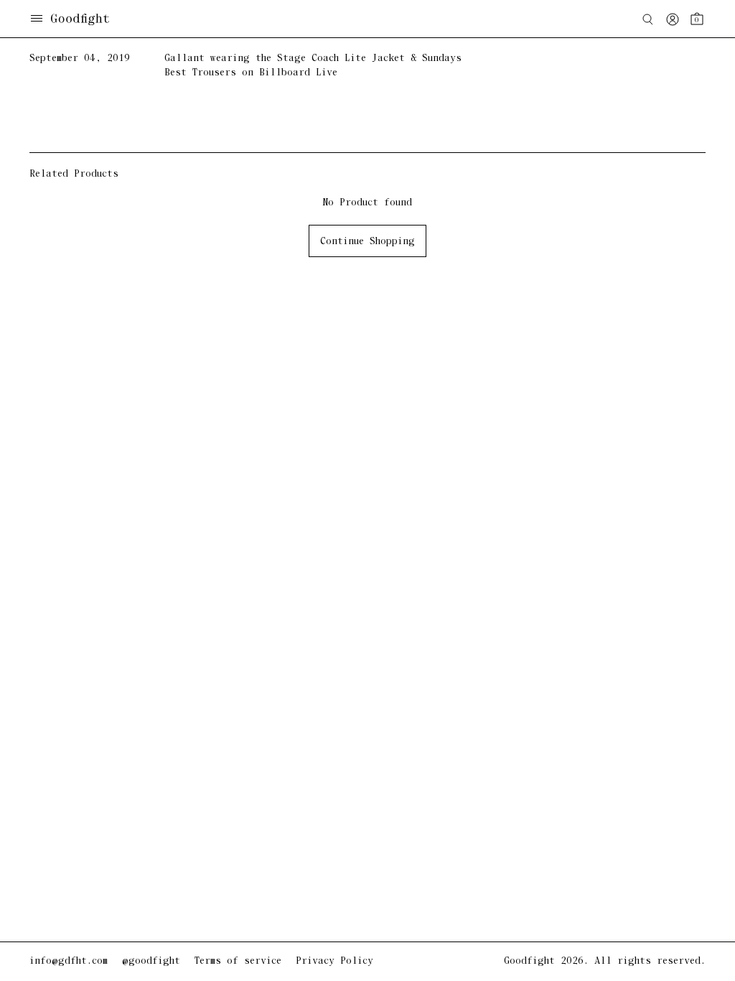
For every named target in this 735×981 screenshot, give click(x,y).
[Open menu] (36, 19)
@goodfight (151, 961)
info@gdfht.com (68, 961)
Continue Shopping (367, 241)
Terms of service (238, 961)
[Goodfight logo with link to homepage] (87, 19)
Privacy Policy (334, 961)
